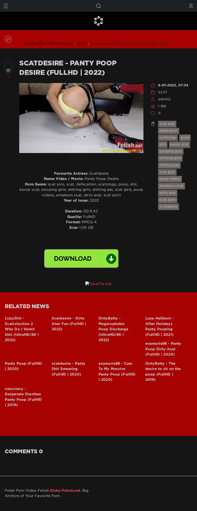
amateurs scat (172, 186)
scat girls (167, 172)
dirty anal (168, 193)
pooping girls (171, 151)
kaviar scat (179, 144)
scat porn (168, 199)
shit (163, 144)
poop (185, 137)
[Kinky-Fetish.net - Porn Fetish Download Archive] (98, 21)
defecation (169, 130)
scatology (168, 137)
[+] (8, 64)
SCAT (162, 92)
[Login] (191, 6)
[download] (81, 258)
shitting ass (169, 165)
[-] (8, 70)
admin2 (164, 99)
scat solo (167, 123)
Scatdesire (168, 206)
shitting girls (170, 158)
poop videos (170, 179)
